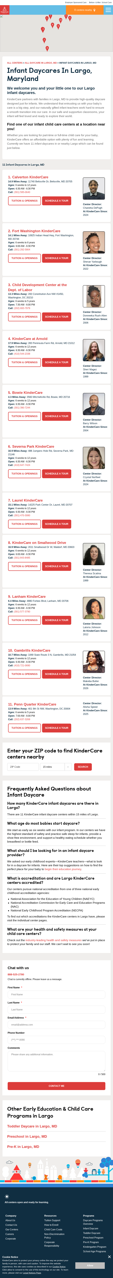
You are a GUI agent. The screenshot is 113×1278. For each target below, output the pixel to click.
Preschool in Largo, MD (27, 1136)
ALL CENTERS (15, 63)
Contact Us (11, 1225)
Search (83, 767)
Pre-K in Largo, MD (23, 1147)
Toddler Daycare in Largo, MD (32, 1126)
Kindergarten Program (94, 1247)
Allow (90, 1265)
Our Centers (11, 1229)
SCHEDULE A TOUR (56, 200)
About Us (10, 1220)
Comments (14, 1048)
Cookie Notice (59, 1266)
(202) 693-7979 (22, 308)
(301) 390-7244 (22, 407)
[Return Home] (4, 10)
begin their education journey (63, 869)
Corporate (10, 1238)
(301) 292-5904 (22, 249)
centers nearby (83, 9)
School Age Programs (94, 1251)
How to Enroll (51, 1225)
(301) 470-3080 (22, 515)
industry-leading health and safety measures (54, 940)
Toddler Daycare (91, 1233)
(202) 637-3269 (22, 719)
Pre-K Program (91, 1242)
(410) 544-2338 (22, 354)
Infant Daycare (90, 1228)
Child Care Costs (53, 1229)
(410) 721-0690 (22, 665)
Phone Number (16, 1033)
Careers (9, 1234)
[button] (47, 19)
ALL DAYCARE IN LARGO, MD (41, 63)
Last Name (15, 1002)
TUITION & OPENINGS (24, 200)
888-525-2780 (16, 974)
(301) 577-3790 (22, 611)
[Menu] (108, 10)
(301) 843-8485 (22, 557)
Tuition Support (52, 1220)
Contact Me (56, 1086)
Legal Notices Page (32, 1273)
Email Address (17, 1017)
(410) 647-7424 (22, 465)
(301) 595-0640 (22, 192)
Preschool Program (93, 1237)
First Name (15, 987)
